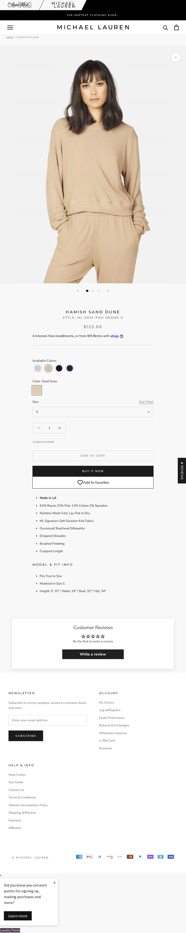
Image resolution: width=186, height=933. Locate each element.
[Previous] (77, 291)
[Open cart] (176, 27)
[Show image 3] (99, 291)
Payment (14, 820)
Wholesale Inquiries (113, 733)
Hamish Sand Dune (27, 37)
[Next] (108, 291)
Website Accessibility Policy (28, 805)
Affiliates (14, 828)
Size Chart (146, 402)
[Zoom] (175, 57)
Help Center (17, 775)
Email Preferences (111, 718)
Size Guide (15, 782)
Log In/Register (110, 710)
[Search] (165, 27)
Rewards (105, 748)
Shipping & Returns (22, 813)
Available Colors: (44, 361)
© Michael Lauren (30, 857)
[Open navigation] (10, 27)
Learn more (17, 915)
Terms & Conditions (22, 797)
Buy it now (93, 471)
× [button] (0, 875)
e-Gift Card (107, 740)
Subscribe (26, 735)
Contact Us (16, 790)
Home (10, 37)
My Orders (106, 702)
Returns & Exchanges (114, 725)
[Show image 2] (93, 291)
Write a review (93, 654)
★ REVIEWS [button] (182, 471)
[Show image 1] (87, 291)
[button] (38, 368)
